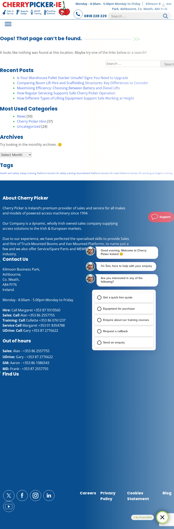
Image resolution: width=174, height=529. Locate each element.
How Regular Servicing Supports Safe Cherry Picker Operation (66, 93)
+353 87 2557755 (35, 368)
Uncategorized (29, 126)
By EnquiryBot (144, 517)
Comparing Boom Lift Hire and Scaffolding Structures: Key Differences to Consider (82, 83)
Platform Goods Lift (48, 173)
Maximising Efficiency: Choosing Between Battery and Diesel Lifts (68, 88)
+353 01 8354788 (51, 325)
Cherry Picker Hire (31, 121)
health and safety (9, 173)
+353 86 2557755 (41, 315)
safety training (68, 173)
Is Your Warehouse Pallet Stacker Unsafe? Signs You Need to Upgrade (72, 77)
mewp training (28, 173)
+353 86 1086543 (36, 362)
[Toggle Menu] (8, 24)
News (21, 116)
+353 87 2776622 (45, 330)
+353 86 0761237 (52, 320)
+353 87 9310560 (47, 310)
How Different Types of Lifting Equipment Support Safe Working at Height (75, 98)
